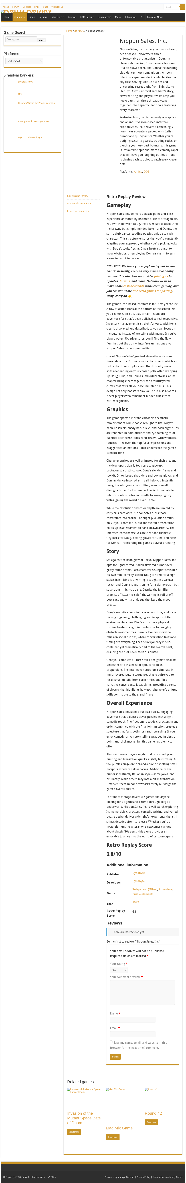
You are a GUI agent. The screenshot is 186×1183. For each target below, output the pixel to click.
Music (118, 17)
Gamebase (20, 17)
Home (8, 17)
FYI (141, 17)
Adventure (166, 889)
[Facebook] (133, 7)
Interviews (130, 17)
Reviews (72, 17)
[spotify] (160, 7)
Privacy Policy (143, 1177)
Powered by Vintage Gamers (119, 1177)
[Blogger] (153, 7)
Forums (43, 17)
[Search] (182, 7)
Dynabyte (138, 873)
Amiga (138, 171)
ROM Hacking (87, 17)
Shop (32, 17)
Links (36, 7)
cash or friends (133, 286)
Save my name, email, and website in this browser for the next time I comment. (138, 1045)
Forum (15, 7)
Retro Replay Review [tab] (77, 195)
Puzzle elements (142, 894)
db (75, 31)
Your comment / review (126, 977)
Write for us (57, 7)
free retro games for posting (152, 291)
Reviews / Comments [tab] (78, 211)
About (6, 7)
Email (115, 1028)
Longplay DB (104, 17)
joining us (160, 276)
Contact (27, 7)
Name (115, 1013)
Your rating (118, 963)
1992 (135, 902)
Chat (45, 7)
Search (41, 40)
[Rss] (129, 7)
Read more (74, 1132)
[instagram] (157, 7)
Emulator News (155, 17)
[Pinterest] (140, 7)
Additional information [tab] (79, 203)
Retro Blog (56, 17)
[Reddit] (146, 7)
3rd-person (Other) (144, 889)
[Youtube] (143, 7)
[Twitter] (136, 7)
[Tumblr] (150, 7)
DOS (81, 31)
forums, (125, 281)
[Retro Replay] (93, 11)
